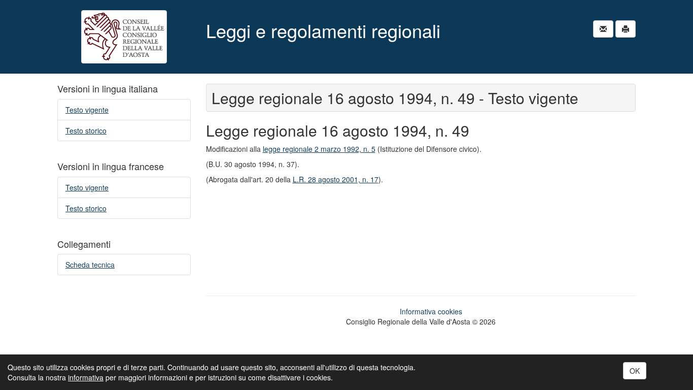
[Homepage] (124, 36)
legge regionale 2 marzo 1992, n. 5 (319, 149)
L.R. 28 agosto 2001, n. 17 (335, 179)
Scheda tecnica (90, 264)
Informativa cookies (431, 311)
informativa (85, 377)
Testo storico (86, 130)
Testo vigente (87, 110)
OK (635, 371)
